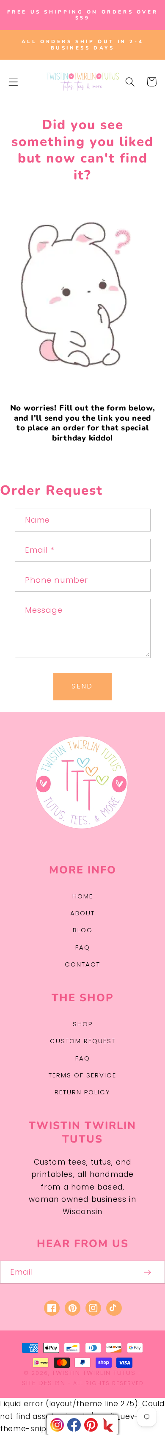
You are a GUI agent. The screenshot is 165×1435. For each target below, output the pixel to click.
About (82, 913)
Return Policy (82, 1092)
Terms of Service (82, 1075)
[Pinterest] (90, 1424)
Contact (82, 964)
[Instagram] (57, 1424)
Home (82, 896)
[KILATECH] (107, 1424)
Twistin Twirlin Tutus (94, 1372)
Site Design (44, 1382)
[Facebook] (74, 1424)
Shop (83, 1023)
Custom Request (83, 1040)
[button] (13, 82)
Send (83, 686)
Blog (83, 929)
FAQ (82, 947)
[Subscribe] (148, 1272)
